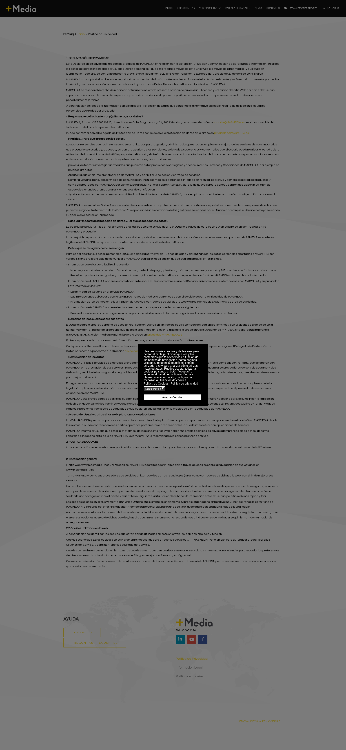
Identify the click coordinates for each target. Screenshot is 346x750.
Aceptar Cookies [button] (172, 397)
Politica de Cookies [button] (156, 383)
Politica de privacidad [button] (184, 383)
